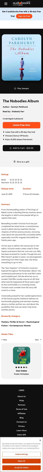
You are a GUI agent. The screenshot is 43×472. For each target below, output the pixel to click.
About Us (21, 396)
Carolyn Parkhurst (19, 107)
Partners (21, 405)
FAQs (21, 401)
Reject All (21, 461)
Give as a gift (23, 162)
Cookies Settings (21, 454)
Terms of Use (21, 409)
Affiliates (21, 413)
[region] (21, 454)
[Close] (40, 440)
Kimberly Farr (18, 111)
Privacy (21, 426)
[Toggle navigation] (6, 4)
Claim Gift (21, 435)
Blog (22, 418)
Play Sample (23, 88)
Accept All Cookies (21, 468)
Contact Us (22, 422)
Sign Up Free (24, 16)
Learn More (21, 430)
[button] (4, 339)
